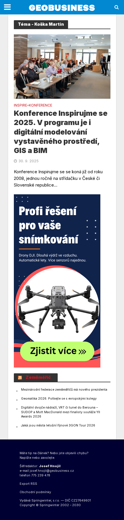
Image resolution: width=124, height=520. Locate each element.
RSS (34, 484)
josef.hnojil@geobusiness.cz (52, 471)
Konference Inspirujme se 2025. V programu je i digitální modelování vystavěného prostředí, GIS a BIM (61, 132)
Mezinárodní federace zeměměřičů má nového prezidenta (64, 390)
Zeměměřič (38, 377)
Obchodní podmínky (35, 492)
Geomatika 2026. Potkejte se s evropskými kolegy (59, 398)
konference (40, 105)
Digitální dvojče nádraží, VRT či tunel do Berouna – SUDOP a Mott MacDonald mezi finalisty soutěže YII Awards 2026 (60, 412)
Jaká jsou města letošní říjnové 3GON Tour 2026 (58, 425)
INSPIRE (20, 105)
